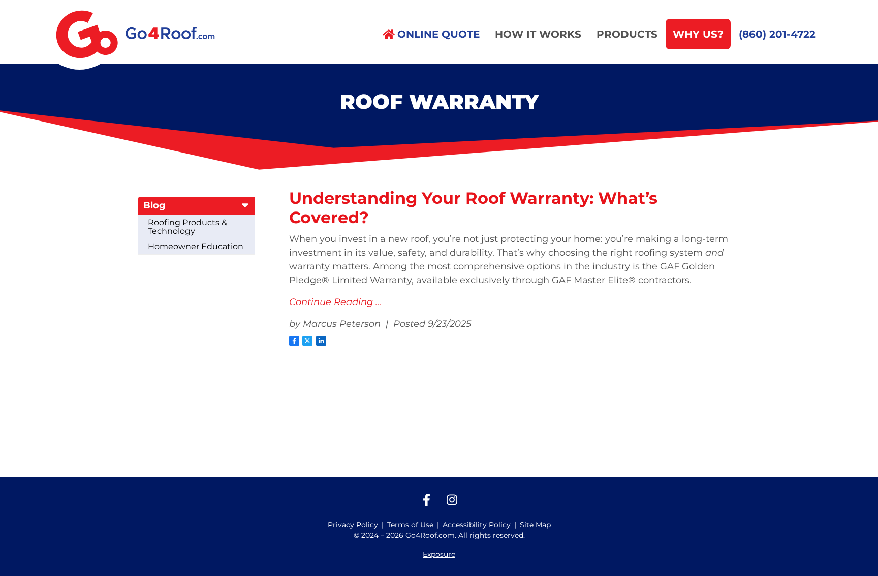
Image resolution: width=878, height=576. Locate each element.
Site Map (535, 524)
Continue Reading (331, 302)
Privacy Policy (353, 524)
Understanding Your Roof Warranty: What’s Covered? (473, 207)
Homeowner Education (195, 246)
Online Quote (438, 34)
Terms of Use (410, 524)
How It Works (538, 34)
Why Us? (698, 34)
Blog (154, 205)
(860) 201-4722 (777, 34)
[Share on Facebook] (294, 341)
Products (627, 34)
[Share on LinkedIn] (321, 341)
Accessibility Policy (477, 524)
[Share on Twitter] (307, 341)
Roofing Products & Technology (187, 227)
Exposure (439, 554)
